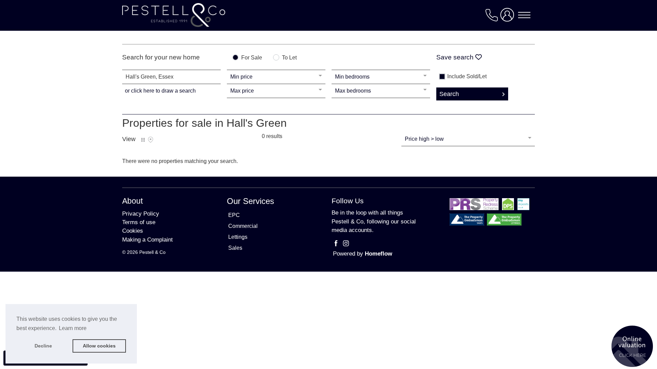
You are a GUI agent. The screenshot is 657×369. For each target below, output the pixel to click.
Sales (235, 248)
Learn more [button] (73, 328)
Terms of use (138, 222)
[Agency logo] (328, 15)
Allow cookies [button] (99, 345)
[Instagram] (346, 244)
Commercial (243, 226)
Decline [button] (43, 345)
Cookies (132, 231)
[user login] (508, 17)
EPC (234, 215)
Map (150, 140)
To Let (289, 57)
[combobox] (171, 77)
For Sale (251, 57)
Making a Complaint (147, 239)
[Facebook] (336, 244)
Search (449, 94)
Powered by (362, 253)
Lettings (237, 237)
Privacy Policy (140, 213)
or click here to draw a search (160, 91)
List (143, 140)
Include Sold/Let (467, 76)
